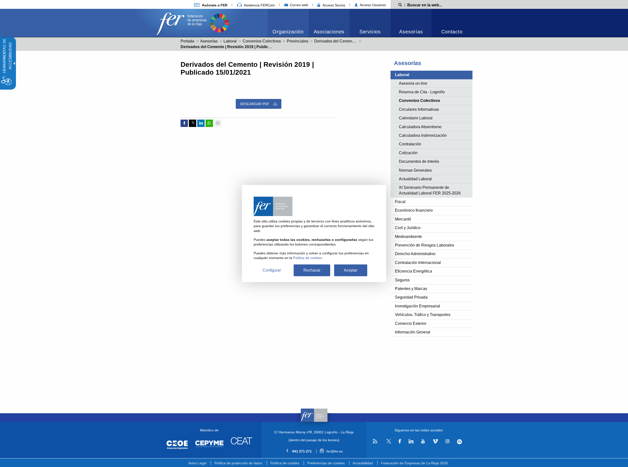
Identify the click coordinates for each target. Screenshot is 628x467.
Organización (288, 31)
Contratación (410, 144)
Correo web (298, 5)
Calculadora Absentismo (420, 127)
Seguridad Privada (411, 297)
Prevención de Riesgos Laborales (424, 245)
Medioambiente (408, 236)
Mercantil (403, 219)
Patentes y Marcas (411, 289)
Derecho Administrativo (415, 254)
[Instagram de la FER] (447, 441)
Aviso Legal (197, 463)
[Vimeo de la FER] (435, 441)
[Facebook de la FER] (399, 441)
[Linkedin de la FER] (411, 441)
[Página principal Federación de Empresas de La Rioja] (182, 22)
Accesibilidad (363, 463)
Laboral (230, 41)
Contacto (451, 31)
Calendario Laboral (415, 118)
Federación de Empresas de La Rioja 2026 (414, 463)
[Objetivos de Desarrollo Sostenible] (219, 22)
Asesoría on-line (413, 83)
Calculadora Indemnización (423, 135)
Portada (187, 41)
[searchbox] (432, 4)
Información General (412, 332)
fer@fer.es (334, 451)
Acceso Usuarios (372, 5)
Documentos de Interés (419, 161)
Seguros (402, 280)
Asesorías (411, 31)
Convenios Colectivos (262, 41)
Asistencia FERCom (259, 5)
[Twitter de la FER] (388, 442)
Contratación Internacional (418, 263)
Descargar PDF (254, 104)
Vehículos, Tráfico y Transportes (422, 315)
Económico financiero (414, 210)
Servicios (370, 31)
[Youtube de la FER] (423, 441)
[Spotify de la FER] (459, 441)
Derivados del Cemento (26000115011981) (351, 41)
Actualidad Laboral (415, 179)
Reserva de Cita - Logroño (422, 92)
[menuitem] (210, 5)
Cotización (408, 153)
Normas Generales (415, 170)
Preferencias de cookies (326, 463)
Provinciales (297, 41)
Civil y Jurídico (407, 228)
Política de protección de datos (238, 463)
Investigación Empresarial (417, 306)
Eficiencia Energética (413, 271)
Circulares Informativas (419, 109)
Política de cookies (284, 463)
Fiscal (400, 202)
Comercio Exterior (410, 323)
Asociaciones (329, 31)
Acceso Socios (333, 5)
